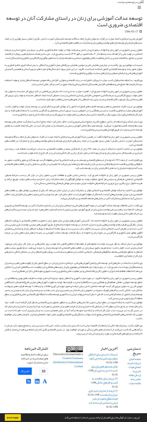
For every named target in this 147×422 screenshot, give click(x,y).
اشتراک (24, 371)
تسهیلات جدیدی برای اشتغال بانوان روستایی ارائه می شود (103, 356)
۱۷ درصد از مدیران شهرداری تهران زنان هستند (103, 392)
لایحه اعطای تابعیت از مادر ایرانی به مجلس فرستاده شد (103, 400)
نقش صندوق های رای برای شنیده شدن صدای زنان (104, 368)
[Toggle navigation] (74, 7)
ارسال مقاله (135, 375)
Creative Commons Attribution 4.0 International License (68, 362)
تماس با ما (136, 379)
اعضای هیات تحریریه (134, 369)
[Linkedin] (37, 382)
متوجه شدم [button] (13, 417)
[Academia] (45, 382)
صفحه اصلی (135, 359)
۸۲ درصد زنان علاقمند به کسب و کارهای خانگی (105, 380)
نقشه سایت (135, 383)
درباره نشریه (134, 363)
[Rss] (28, 382)
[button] (62, 418)
